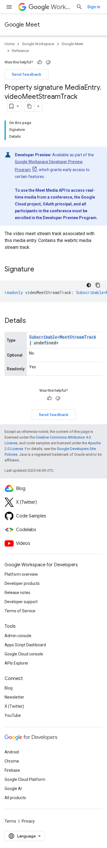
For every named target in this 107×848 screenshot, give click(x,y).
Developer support (21, 601)
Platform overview (21, 574)
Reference (20, 51)
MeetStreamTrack (78, 337)
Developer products (22, 583)
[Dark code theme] (88, 285)
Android (12, 752)
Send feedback (26, 74)
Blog (9, 688)
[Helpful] (39, 62)
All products (15, 797)
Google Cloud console (24, 654)
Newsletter (14, 697)
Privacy (28, 821)
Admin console (18, 635)
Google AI (13, 788)
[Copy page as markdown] (29, 106)
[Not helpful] (48, 62)
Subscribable (43, 337)
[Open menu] (9, 7)
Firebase (12, 770)
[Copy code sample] (97, 285)
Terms (10, 821)
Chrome (12, 761)
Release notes (17, 592)
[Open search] (79, 6)
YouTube (13, 715)
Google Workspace (38, 44)
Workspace (61, 7)
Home (10, 44)
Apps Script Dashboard (25, 645)
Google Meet (22, 24)
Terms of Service (20, 611)
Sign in (93, 7)
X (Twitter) (14, 706)
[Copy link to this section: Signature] (40, 269)
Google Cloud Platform (25, 779)
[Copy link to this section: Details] (31, 321)
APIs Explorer (17, 663)
